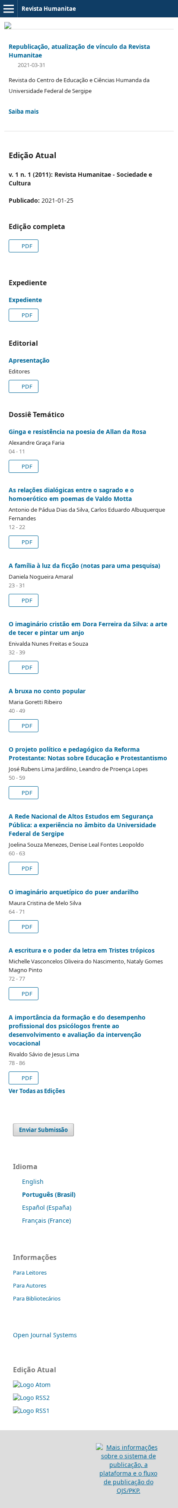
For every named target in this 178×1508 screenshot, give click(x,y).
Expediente (25, 300)
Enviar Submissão (43, 1130)
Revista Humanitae (49, 9)
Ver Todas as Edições (37, 1091)
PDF (26, 246)
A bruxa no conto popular (47, 691)
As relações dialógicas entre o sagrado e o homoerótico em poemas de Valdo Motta (71, 494)
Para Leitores (30, 1272)
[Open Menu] (8, 8)
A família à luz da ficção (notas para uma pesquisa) (84, 565)
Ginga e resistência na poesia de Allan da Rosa (77, 431)
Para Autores (29, 1285)
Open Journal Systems (45, 1335)
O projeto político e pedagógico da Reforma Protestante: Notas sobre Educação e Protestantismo (88, 753)
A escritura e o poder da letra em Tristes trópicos (82, 950)
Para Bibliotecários (36, 1298)
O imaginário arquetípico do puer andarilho (74, 892)
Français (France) (46, 1220)
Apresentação (29, 360)
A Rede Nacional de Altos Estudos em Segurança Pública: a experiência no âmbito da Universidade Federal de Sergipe (82, 825)
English (33, 1181)
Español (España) (46, 1207)
